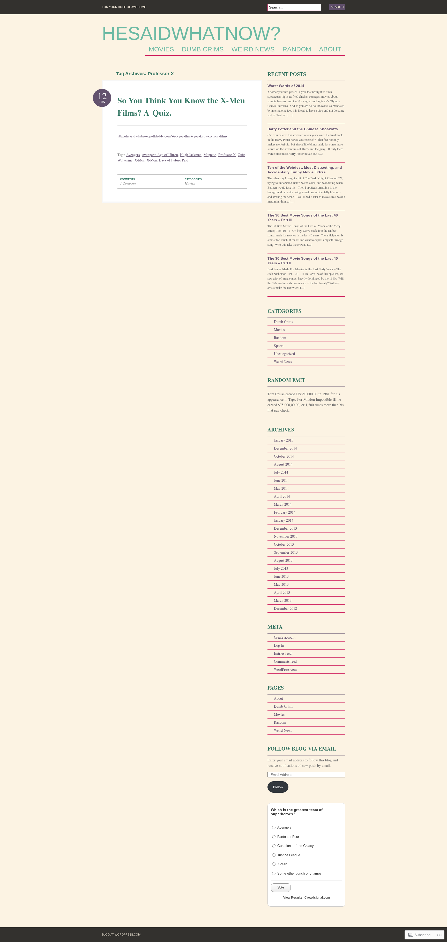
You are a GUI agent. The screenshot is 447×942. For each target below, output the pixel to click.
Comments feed (285, 661)
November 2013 (285, 536)
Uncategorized (284, 353)
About (330, 49)
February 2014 (284, 512)
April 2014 (282, 496)
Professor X (227, 154)
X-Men (140, 160)
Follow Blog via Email (301, 748)
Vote (281, 887)
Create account (284, 637)
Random (296, 49)
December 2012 (285, 608)
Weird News (253, 49)
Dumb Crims (203, 49)
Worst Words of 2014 (285, 86)
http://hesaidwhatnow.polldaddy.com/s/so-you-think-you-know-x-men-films (172, 136)
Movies (161, 49)
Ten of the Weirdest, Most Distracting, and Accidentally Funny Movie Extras (304, 169)
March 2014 (283, 504)
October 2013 (284, 544)
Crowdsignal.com (317, 897)
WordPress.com (285, 669)
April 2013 (282, 592)
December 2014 (285, 448)
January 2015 (283, 440)
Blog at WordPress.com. (121, 934)
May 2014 (281, 488)
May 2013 (281, 584)
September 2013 (286, 552)
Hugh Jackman (191, 154)
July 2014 (281, 472)
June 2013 (281, 576)
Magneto (210, 154)
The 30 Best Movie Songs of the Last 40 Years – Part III (302, 217)
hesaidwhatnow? (191, 33)
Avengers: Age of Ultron (160, 154)
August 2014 (283, 464)
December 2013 (285, 528)
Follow (278, 786)
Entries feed (283, 653)
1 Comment (128, 183)
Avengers (133, 154)
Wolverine (124, 160)
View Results (292, 897)
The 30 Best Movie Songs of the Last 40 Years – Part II (302, 260)
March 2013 (283, 600)
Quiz (241, 154)
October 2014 (284, 456)
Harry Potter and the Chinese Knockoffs (302, 129)
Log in (279, 645)
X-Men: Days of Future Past (167, 160)
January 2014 (283, 520)
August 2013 (283, 560)
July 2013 (281, 568)
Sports (278, 345)
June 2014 (281, 480)
